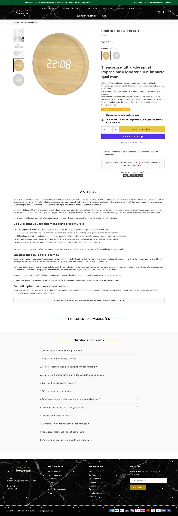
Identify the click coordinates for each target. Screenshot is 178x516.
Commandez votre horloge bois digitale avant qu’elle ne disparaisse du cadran (89, 300)
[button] (168, 12)
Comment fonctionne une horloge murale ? (60, 350)
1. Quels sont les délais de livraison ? (57, 383)
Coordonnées (95, 475)
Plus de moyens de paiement (133, 142)
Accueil (16, 22)
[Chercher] (159, 12)
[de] (16, 489)
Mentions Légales (96, 493)
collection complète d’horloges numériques (44, 218)
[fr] (8, 489)
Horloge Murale (54, 471)
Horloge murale (49, 9)
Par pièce (107, 9)
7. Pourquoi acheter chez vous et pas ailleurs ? (62, 432)
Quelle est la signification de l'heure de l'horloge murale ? (68, 366)
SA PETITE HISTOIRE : (88, 192)
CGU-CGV (93, 489)
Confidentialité (95, 479)
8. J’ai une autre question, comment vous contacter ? (65, 440)
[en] (12, 489)
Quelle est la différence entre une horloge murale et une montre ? (71, 375)
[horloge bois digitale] (18, 35)
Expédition (93, 486)
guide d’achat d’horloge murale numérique (45, 249)
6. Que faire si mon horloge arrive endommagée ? (64, 423)
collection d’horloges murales (56, 290)
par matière (52, 479)
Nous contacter (95, 471)
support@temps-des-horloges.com (21, 481)
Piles (50, 486)
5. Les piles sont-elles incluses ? (55, 415)
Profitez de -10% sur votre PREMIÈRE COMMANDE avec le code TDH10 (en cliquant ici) (45, 3)
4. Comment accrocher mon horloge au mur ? (62, 407)
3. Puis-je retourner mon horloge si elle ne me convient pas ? (69, 399)
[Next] (89, 63)
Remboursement (96, 482)
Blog (104, 16)
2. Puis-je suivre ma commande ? (55, 391)
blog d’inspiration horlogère (44, 275)
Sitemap (92, 497)
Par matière (90, 9)
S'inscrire (137, 487)
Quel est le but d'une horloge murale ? (58, 358)
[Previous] (30, 63)
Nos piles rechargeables (129, 9)
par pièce (52, 482)
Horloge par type (71, 9)
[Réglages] (163, 12)
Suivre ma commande (86, 16)
